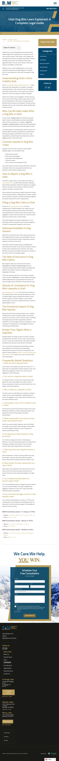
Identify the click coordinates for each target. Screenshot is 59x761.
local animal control (8, 183)
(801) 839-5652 (51, 8)
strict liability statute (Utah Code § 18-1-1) (18, 85)
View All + (42, 74)
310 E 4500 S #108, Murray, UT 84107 (19, 524)
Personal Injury (43, 56)
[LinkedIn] (49, 87)
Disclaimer (6, 736)
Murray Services (8, 721)
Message (16, 594)
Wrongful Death (43, 70)
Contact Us (7, 673)
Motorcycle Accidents (44, 63)
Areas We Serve (8, 671)
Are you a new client (19, 589)
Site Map (6, 740)
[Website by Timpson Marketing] (52, 753)
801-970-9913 (12, 526)
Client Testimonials (7, 661)
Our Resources (8, 665)
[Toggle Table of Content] (18, 48)
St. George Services (8, 692)
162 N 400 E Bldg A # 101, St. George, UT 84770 (21, 515)
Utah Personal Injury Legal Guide (21, 41)
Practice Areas (8, 657)
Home (3, 33)
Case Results (7, 662)
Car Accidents (43, 59)
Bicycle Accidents (44, 67)
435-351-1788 (12, 517)
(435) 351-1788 (7, 696)
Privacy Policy (7, 732)
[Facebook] (46, 87)
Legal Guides (7, 668)
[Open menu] (55, 3)
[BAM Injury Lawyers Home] (10, 3)
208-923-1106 (12, 537)
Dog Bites (10, 41)
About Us (6, 654)
